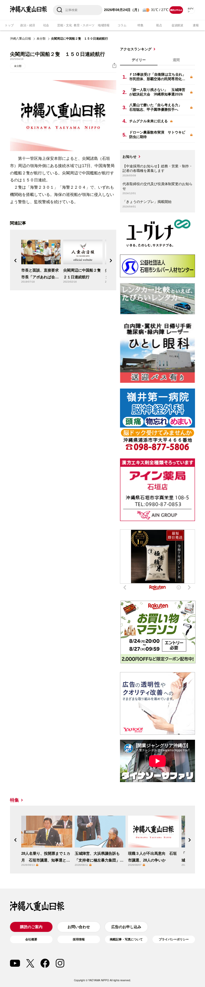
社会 (46, 25)
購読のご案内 (31, 927)
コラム (122, 25)
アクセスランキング (136, 49)
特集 (141, 25)
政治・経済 (27, 25)
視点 (159, 25)
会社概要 (31, 939)
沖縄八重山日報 (20, 38)
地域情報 (104, 25)
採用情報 (79, 939)
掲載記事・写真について (126, 939)
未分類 (41, 38)
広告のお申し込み (126, 927)
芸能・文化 (64, 25)
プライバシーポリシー (174, 939)
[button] (15, 260)
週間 (176, 60)
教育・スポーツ (84, 25)
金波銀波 (177, 25)
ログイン (191, 10)
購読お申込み (176, 10)
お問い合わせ (79, 927)
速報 (196, 25)
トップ (9, 25)
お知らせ (129, 157)
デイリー (139, 60)
